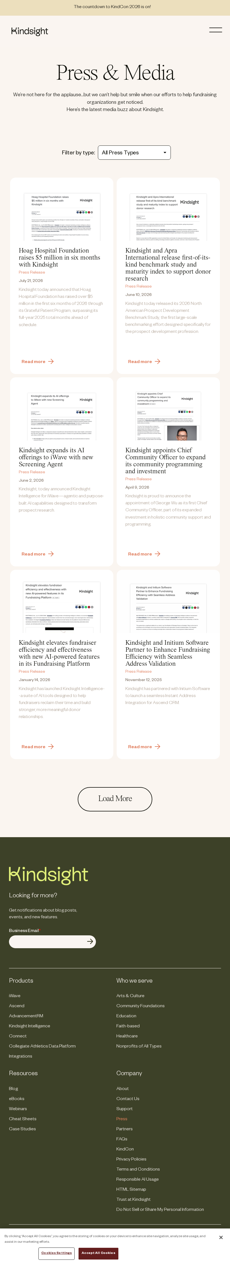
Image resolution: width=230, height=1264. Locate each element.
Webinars (18, 1109)
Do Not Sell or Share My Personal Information (160, 1210)
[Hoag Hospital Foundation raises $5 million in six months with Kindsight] (61, 276)
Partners (124, 1129)
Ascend (16, 1006)
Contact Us (127, 1099)
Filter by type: (78, 153)
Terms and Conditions (138, 1170)
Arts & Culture (130, 996)
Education (126, 1016)
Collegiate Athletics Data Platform (42, 1046)
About (122, 1089)
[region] (115, 1246)
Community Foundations (140, 1006)
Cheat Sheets (22, 1119)
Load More (115, 799)
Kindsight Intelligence (29, 1026)
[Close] (221, 1237)
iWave (14, 996)
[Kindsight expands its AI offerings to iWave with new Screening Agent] (61, 472)
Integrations (20, 1057)
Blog (13, 1089)
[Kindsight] (48, 884)
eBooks (16, 1099)
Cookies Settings (56, 1253)
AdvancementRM (26, 1016)
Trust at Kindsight (133, 1200)
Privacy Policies (131, 1159)
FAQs (121, 1139)
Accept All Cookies (98, 1253)
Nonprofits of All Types (139, 1046)
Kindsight (29, 31)
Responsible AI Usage (137, 1180)
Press (121, 1119)
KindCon (125, 1149)
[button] (217, 29)
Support (124, 1109)
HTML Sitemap (131, 1190)
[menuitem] (61, 997)
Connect (18, 1036)
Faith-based (128, 1026)
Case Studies (22, 1129)
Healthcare (127, 1036)
